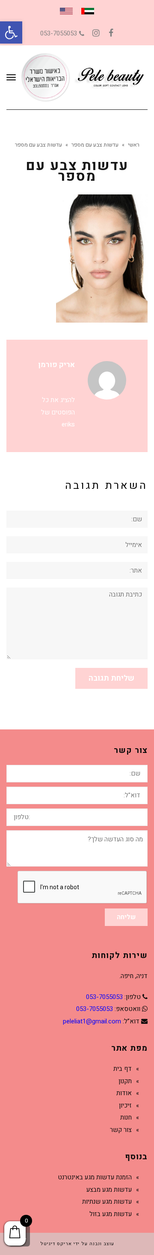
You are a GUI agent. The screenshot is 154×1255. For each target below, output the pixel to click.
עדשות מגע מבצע (109, 1189)
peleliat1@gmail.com (92, 1021)
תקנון (125, 1081)
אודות (124, 1093)
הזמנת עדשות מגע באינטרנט (95, 1177)
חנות (126, 1117)
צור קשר (121, 1129)
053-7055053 (58, 33)
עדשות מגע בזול (110, 1214)
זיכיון (125, 1105)
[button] (11, 32)
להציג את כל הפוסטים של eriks (58, 412)
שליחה (126, 917)
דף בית (122, 1068)
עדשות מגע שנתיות (107, 1201)
